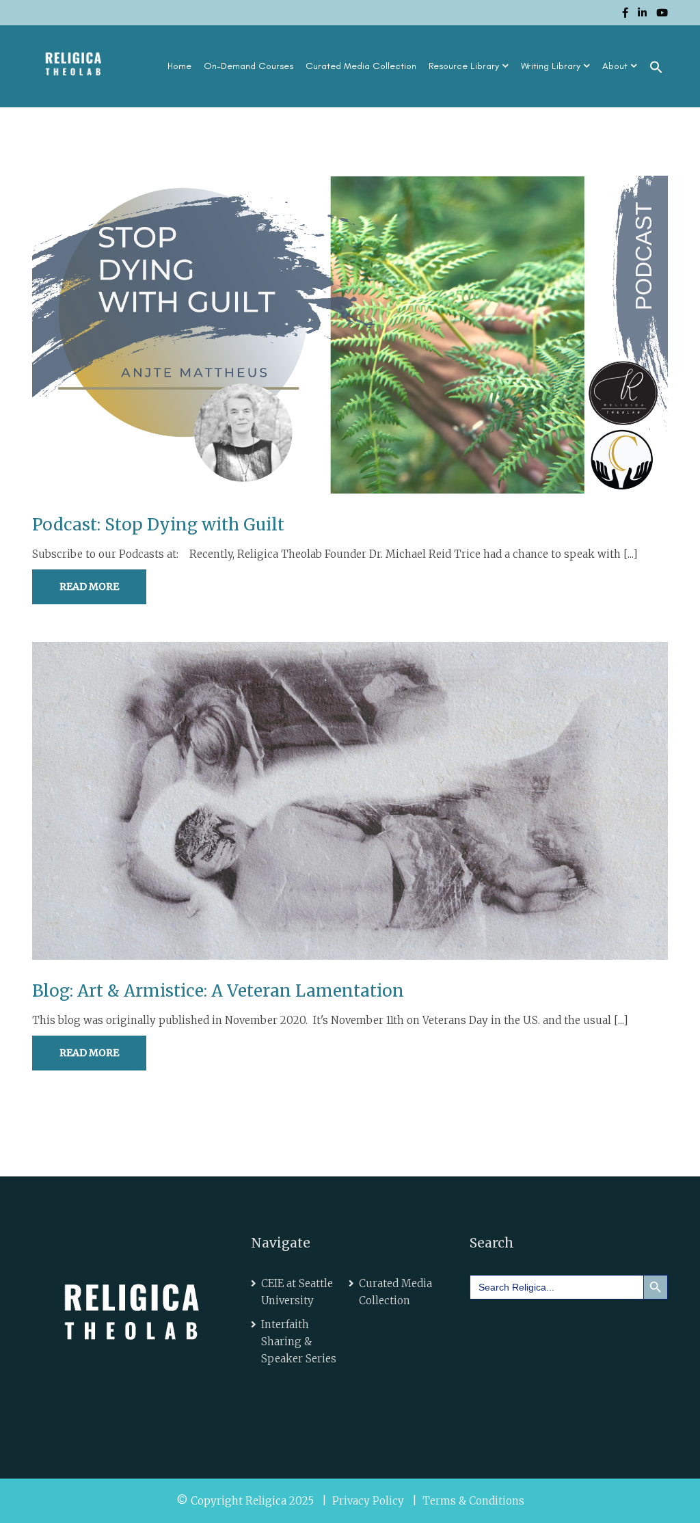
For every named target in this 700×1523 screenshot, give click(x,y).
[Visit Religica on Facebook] (490, 1329)
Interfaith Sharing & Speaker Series (298, 1341)
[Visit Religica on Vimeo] (566, 1329)
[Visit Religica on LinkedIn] (528, 1329)
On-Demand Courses (248, 66)
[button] (656, 66)
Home (179, 66)
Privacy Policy (368, 1500)
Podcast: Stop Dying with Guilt (158, 524)
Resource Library (464, 66)
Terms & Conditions (473, 1500)
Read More (89, 586)
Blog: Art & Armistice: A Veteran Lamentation (218, 990)
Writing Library (550, 66)
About (615, 66)
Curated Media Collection (361, 66)
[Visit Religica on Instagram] (605, 1329)
